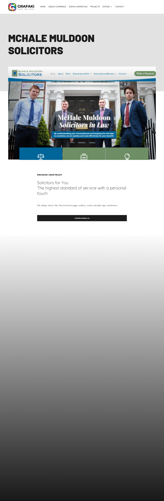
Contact (119, 7)
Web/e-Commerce (57, 7)
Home (42, 7)
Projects (95, 7)
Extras (106, 7)
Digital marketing (78, 7)
